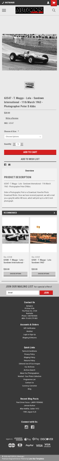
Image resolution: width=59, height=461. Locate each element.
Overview (29, 170)
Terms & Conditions (29, 351)
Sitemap (20, 456)
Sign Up (33, 334)
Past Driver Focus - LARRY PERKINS (29, 402)
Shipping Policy (29, 357)
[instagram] (26, 427)
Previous (51, 213)
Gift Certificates (29, 328)
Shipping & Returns (30, 338)
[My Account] (48, 3)
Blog (29, 389)
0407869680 (9, 3)
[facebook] (32, 427)
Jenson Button (29, 406)
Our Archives (29, 367)
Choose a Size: (11, 131)
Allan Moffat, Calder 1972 (29, 409)
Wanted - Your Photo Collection (29, 376)
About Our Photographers (29, 373)
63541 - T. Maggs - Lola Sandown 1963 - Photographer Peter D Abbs (43, 261)
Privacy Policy (29, 354)
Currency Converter (29, 386)
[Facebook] (5, 164)
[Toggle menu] (4, 10)
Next (55, 213)
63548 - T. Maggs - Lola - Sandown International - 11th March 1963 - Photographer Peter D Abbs (15, 261)
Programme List (29, 379)
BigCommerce (14, 459)
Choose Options (15, 273)
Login (25, 334)
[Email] (9, 164)
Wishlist (29, 331)
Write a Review (12, 118)
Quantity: (8, 144)
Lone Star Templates (36, 459)
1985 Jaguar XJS (29, 412)
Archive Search (29, 370)
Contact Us (29, 383)
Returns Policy (29, 361)
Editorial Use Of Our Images (29, 364)
